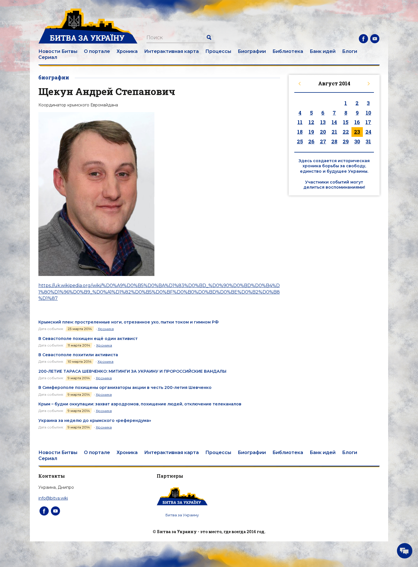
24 (368, 131)
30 (357, 141)
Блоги (349, 51)
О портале (97, 51)
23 (357, 131)
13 (323, 122)
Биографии (252, 51)
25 (300, 141)
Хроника (127, 51)
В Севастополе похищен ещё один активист (88, 338)
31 (368, 141)
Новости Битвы (57, 51)
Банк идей (323, 51)
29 (346, 141)
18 (300, 131)
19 (311, 131)
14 (334, 122)
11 (300, 122)
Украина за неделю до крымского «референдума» (94, 420)
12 (311, 122)
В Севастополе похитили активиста (78, 354)
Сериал (47, 57)
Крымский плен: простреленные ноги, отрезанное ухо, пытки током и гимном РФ (128, 322)
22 (346, 131)
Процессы (218, 51)
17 (368, 122)
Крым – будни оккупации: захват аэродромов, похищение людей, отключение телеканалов (139, 404)
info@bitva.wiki (53, 498)
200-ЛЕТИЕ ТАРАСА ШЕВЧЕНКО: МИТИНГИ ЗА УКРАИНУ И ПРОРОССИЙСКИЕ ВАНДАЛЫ (132, 371)
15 (345, 122)
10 (368, 112)
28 (334, 141)
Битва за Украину (182, 515)
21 (334, 131)
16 (357, 122)
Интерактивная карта (171, 51)
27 (323, 141)
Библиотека (287, 51)
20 (323, 131)
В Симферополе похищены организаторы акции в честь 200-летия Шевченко (125, 387)
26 (311, 141)
